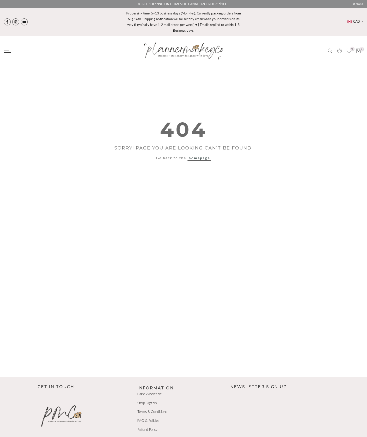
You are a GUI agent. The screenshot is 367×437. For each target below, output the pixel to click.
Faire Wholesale (149, 394)
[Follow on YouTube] (24, 21)
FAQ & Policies (148, 420)
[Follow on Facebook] (7, 21)
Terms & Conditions (152, 411)
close (10, 4)
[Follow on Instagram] (15, 21)
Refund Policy (147, 429)
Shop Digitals (147, 403)
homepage (199, 158)
